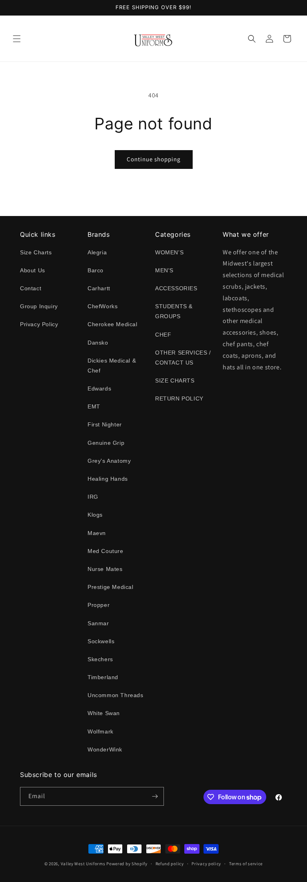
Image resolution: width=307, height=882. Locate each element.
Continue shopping (154, 159)
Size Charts (36, 252)
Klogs (95, 514)
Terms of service (246, 863)
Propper (99, 605)
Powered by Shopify (127, 863)
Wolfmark (101, 731)
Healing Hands (108, 479)
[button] (17, 39)
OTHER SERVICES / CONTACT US (183, 357)
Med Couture (106, 551)
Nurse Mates (105, 569)
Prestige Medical (111, 587)
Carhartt (99, 288)
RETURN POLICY (179, 398)
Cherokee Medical (113, 324)
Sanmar (98, 623)
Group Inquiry (39, 306)
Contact (30, 288)
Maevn (97, 533)
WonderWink (105, 749)
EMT (94, 406)
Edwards (99, 388)
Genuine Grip (106, 443)
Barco (96, 270)
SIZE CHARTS (175, 380)
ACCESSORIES (176, 288)
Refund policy (169, 863)
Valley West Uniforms (83, 863)
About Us (32, 270)
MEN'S (164, 270)
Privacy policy (206, 863)
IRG (93, 497)
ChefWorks (103, 306)
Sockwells (101, 641)
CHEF (163, 334)
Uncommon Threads (116, 695)
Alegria (97, 252)
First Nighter (105, 424)
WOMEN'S (169, 252)
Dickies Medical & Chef (112, 365)
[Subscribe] (154, 796)
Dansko (98, 342)
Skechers (100, 659)
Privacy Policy (39, 324)
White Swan (104, 713)
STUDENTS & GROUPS (174, 311)
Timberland (103, 677)
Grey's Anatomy (109, 461)
